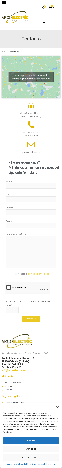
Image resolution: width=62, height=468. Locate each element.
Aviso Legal (51, 464)
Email (8, 194)
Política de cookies (14, 464)
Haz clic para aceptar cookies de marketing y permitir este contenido (31, 77)
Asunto (9, 221)
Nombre (10, 181)
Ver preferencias (31, 457)
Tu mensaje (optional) (16, 234)
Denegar (31, 448)
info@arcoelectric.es (14, 370)
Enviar (30, 318)
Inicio (4, 52)
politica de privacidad (38, 274)
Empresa (10, 207)
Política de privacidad (34, 464)
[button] (57, 407)
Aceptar (31, 440)
